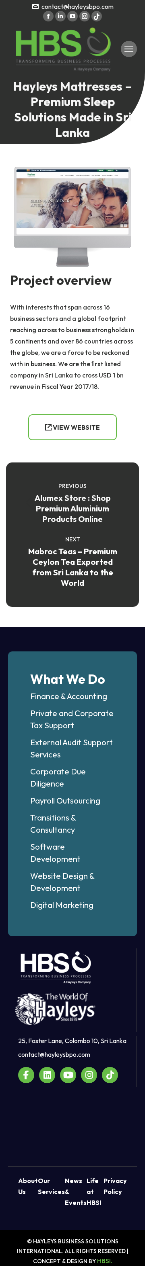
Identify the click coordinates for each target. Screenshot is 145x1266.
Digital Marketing (61, 905)
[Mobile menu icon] (129, 49)
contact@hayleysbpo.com (77, 6)
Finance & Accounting (68, 696)
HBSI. (104, 1261)
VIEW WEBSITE (76, 427)
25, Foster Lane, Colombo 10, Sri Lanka (72, 1041)
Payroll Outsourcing (65, 800)
